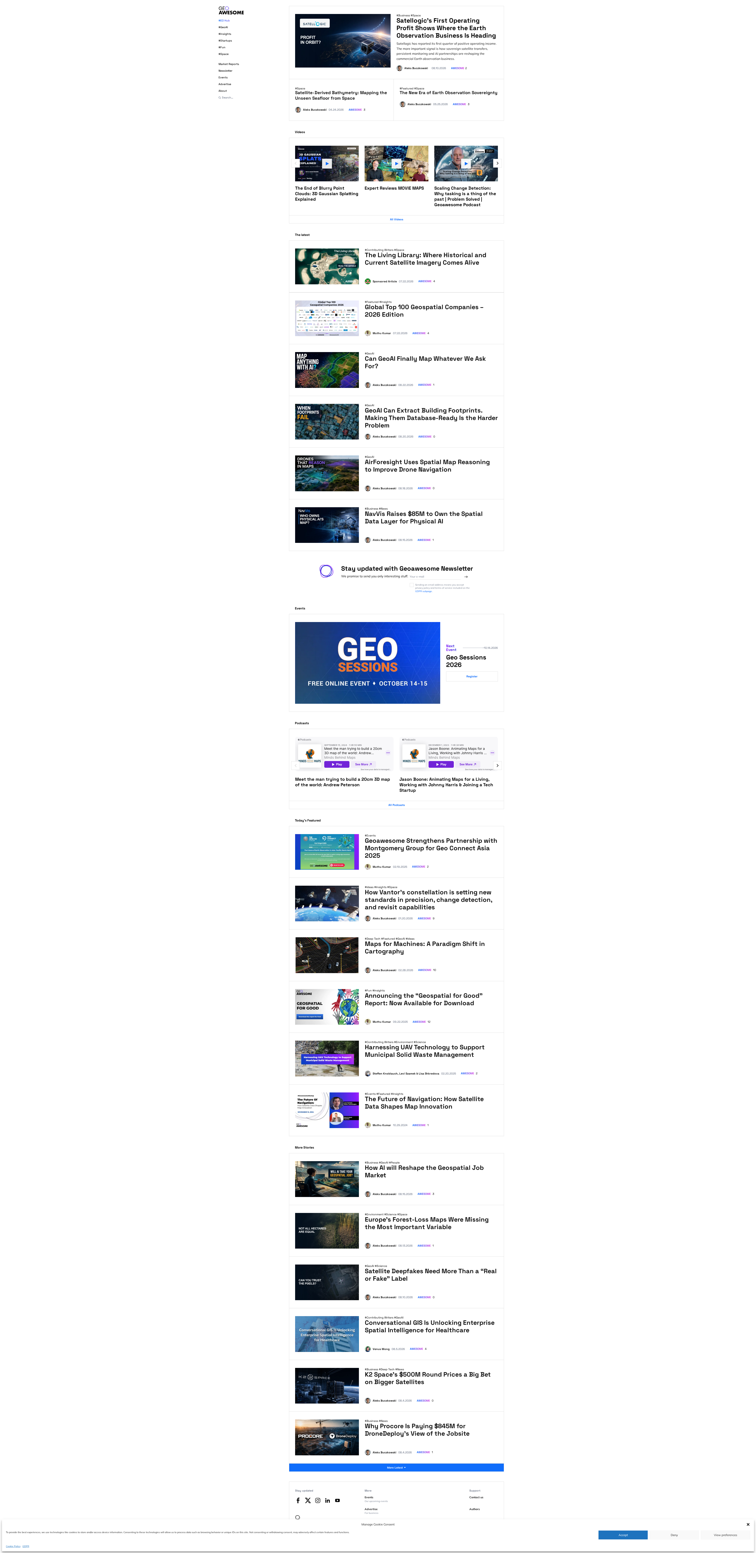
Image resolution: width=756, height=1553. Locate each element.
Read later (348, 279)
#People (394, 1162)
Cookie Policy (13, 1546)
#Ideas (369, 887)
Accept (623, 1535)
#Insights (225, 34)
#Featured (407, 88)
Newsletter (225, 70)
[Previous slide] (295, 163)
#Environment (404, 1042)
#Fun (222, 47)
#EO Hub (224, 20)
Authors (474, 1509)
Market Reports (229, 64)
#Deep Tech (373, 938)
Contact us (476, 1497)
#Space (224, 54)
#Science (420, 1042)
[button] (748, 1524)
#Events (370, 835)
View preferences (725, 1535)
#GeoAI (223, 27)
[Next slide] (497, 163)
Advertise (225, 84)
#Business (404, 15)
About (223, 91)
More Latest (395, 1467)
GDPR (25, 1546)
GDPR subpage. (424, 591)
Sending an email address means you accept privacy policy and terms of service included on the (442, 588)
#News (383, 508)
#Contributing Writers (379, 250)
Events (223, 77)
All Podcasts (396, 805)
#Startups (225, 40)
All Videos (396, 219)
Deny (674, 1535)
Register (472, 676)
